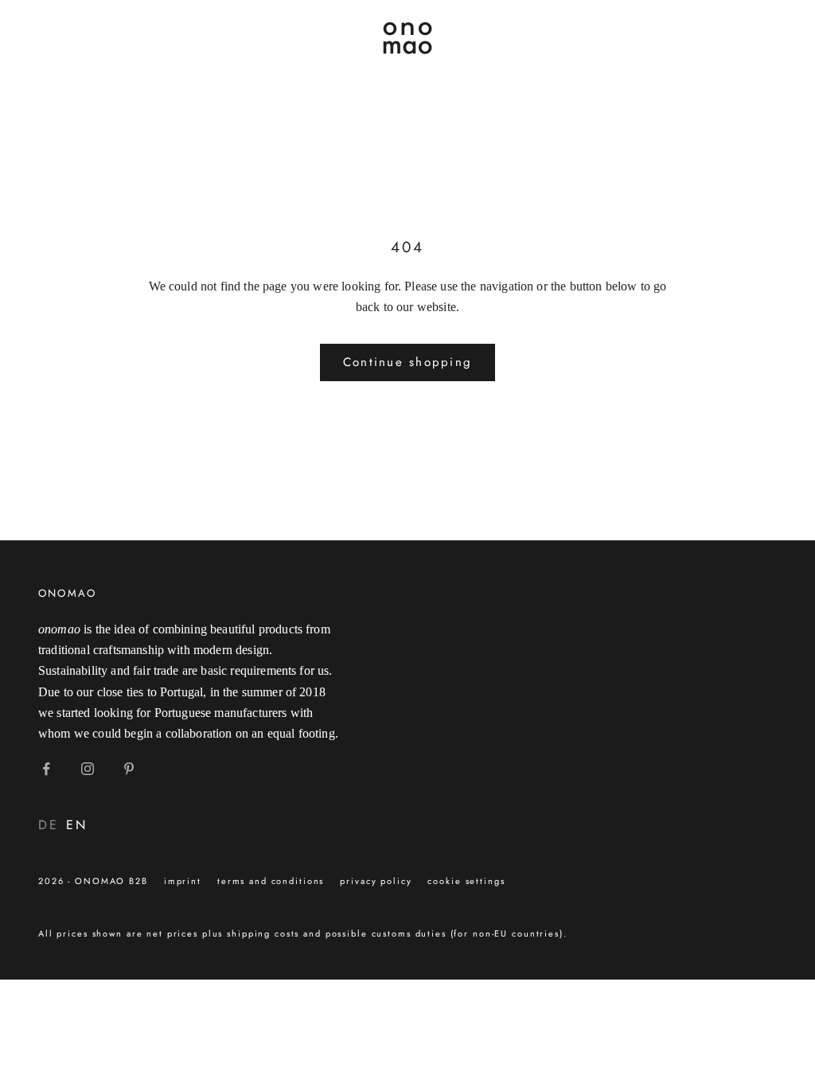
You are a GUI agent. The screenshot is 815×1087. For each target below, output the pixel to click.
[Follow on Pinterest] (129, 769)
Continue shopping (407, 362)
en (76, 825)
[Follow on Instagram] (88, 769)
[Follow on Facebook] (46, 769)
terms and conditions (270, 881)
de (48, 825)
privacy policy (375, 881)
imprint (182, 881)
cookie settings (466, 881)
